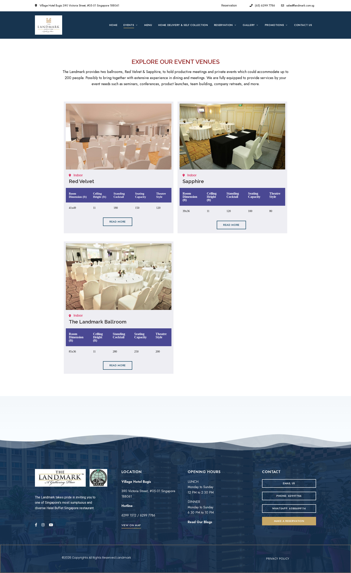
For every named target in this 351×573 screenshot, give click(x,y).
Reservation (229, 5)
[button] (117, 221)
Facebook (36, 525)
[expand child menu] (137, 22)
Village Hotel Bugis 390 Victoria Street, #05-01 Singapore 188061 (79, 5)
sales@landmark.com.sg (300, 5)
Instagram (43, 525)
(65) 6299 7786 (264, 5)
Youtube (51, 525)
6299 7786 (147, 515)
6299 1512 (128, 515)
